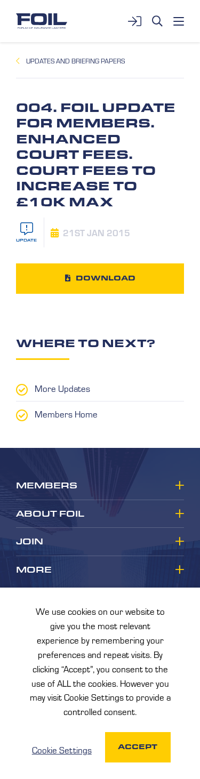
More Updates (62, 388)
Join (29, 542)
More (34, 570)
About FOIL (50, 514)
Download (105, 278)
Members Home (66, 413)
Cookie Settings (62, 749)
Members (46, 486)
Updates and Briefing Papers (75, 61)
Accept (137, 747)
